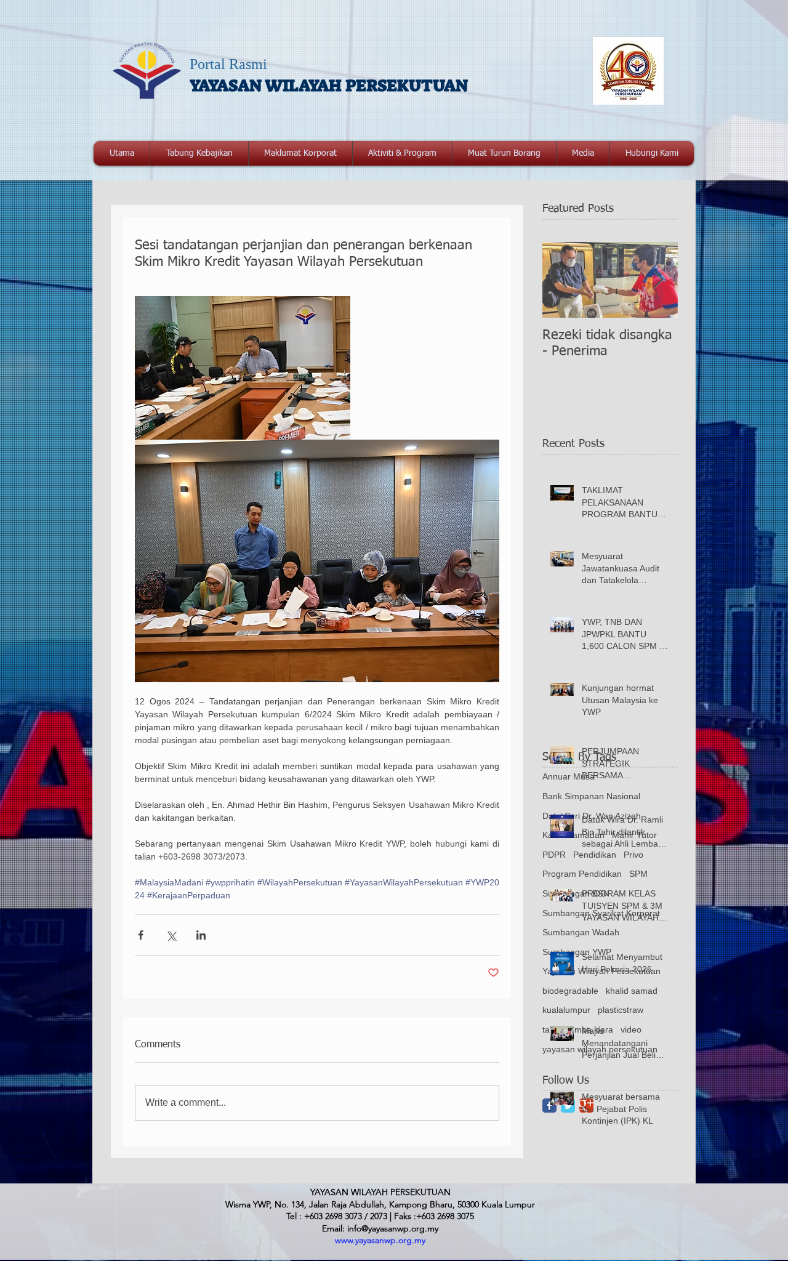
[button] (300, 153)
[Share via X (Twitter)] (171, 935)
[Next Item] (658, 279)
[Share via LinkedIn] (201, 935)
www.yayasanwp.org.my (380, 1240)
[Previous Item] (562, 279)
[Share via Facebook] (141, 935)
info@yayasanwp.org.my (392, 1228)
